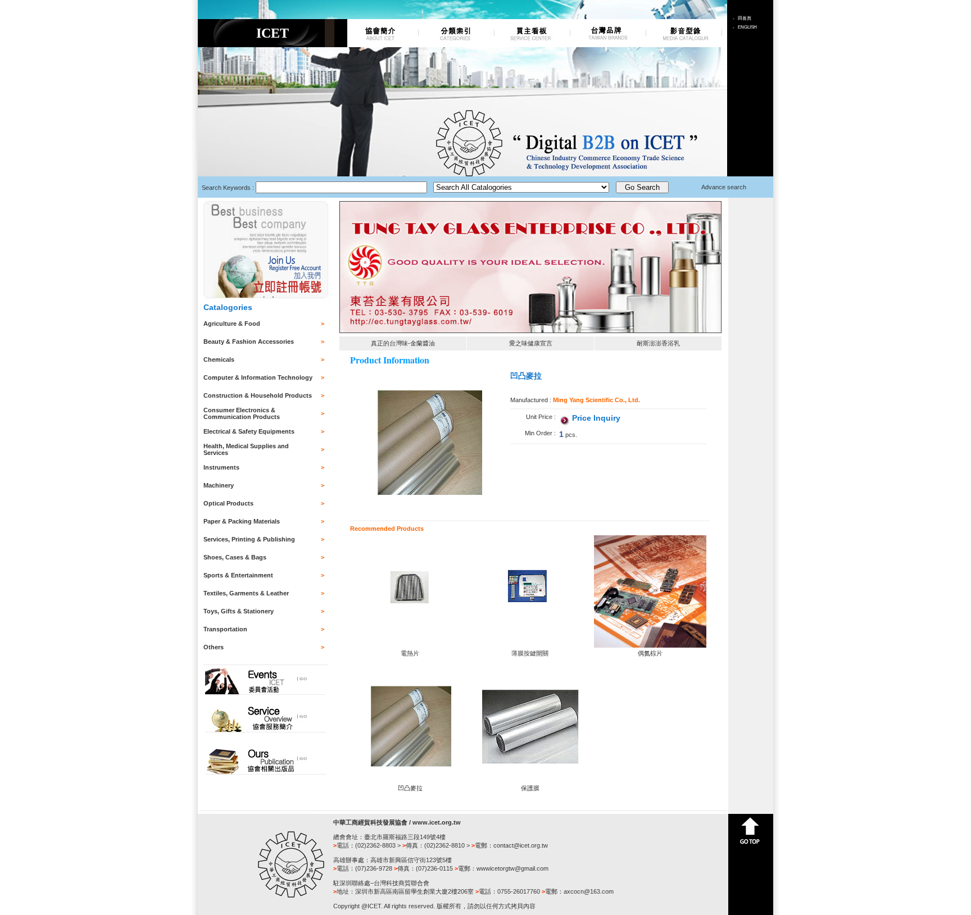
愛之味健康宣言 (530, 343)
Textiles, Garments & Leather (246, 593)
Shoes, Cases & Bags (234, 557)
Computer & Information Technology (257, 377)
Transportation (225, 629)
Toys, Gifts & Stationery (238, 611)
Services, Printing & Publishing (249, 539)
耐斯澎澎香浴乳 (658, 343)
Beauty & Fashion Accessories (248, 341)
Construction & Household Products (257, 395)
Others (213, 647)
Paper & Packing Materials (241, 521)
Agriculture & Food (231, 323)
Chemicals (218, 359)
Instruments (221, 467)
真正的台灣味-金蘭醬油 (403, 343)
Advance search (723, 187)
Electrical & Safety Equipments (248, 431)
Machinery (218, 485)
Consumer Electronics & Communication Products (241, 413)
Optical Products (228, 503)
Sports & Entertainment (238, 575)
